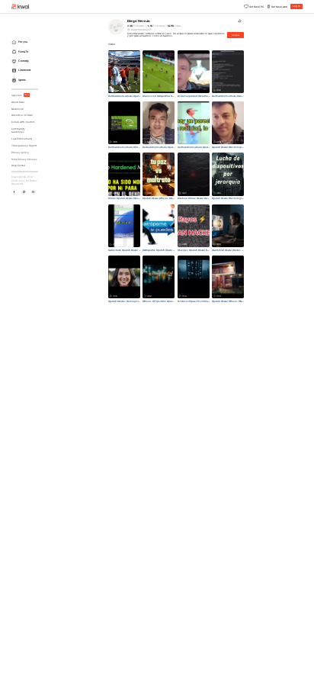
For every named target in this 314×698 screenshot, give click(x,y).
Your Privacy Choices (24, 159)
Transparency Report (24, 145)
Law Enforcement (21, 138)
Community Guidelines (18, 130)
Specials (20, 95)
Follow (235, 35)
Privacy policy (20, 152)
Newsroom (17, 109)
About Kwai (17, 102)
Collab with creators (23, 122)
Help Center (18, 165)
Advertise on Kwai (22, 115)
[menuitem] (25, 42)
